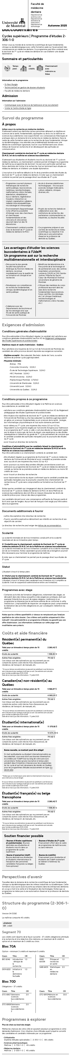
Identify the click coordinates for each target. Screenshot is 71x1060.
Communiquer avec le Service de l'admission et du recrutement (31, 105)
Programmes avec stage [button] (17, 590)
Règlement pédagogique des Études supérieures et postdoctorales (34, 339)
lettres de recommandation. (49, 525)
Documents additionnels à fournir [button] (22, 511)
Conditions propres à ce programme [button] (24, 399)
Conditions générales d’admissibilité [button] (24, 331)
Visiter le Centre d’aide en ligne (18, 108)
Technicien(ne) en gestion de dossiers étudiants (25, 87)
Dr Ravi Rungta (11, 84)
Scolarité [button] (7, 533)
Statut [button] (6, 566)
